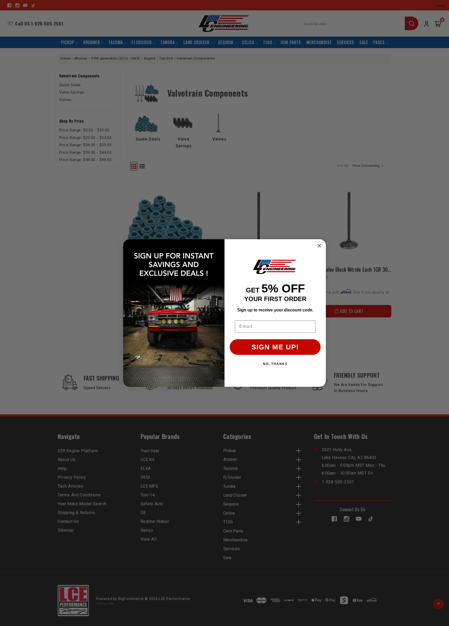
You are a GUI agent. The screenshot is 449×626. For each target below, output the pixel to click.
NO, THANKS (275, 364)
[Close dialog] (319, 246)
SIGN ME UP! (275, 347)
